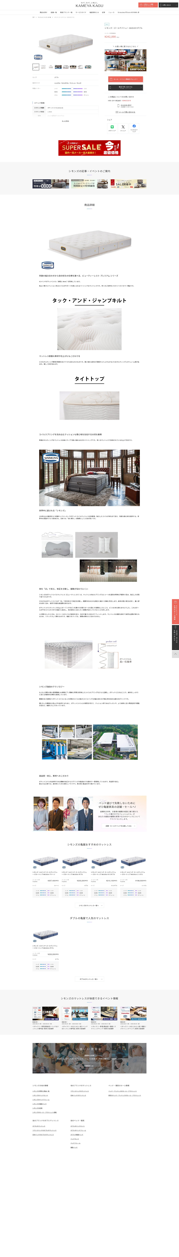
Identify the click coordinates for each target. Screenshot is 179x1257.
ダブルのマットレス (39, 1126)
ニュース (111, 12)
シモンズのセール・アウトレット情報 (45, 1112)
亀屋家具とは (94, 12)
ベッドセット (75, 1139)
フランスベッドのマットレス (80, 1091)
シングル (57, 83)
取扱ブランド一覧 (66, 12)
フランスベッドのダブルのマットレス (44, 1130)
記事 (103, 12)
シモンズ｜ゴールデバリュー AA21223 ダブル (64, 17)
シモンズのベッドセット (40, 1095)
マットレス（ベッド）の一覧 (44, 17)
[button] (36, 67)
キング (79, 83)
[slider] (72, 88)
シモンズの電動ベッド (40, 1104)
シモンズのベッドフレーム (41, 1100)
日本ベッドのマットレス (78, 1095)
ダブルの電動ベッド (77, 1135)
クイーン (73, 83)
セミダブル (65, 83)
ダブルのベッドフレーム (78, 1130)
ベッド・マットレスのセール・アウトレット (122, 1091)
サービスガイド (81, 12)
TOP (33, 17)
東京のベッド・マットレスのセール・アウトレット (124, 1095)
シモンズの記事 (37, 1108)
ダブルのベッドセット (78, 1126)
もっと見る (65, 121)
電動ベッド (74, 1147)
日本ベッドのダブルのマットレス (43, 1135)
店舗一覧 (54, 12)
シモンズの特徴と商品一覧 (41, 1091)
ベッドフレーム (75, 1143)
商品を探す (43, 12)
